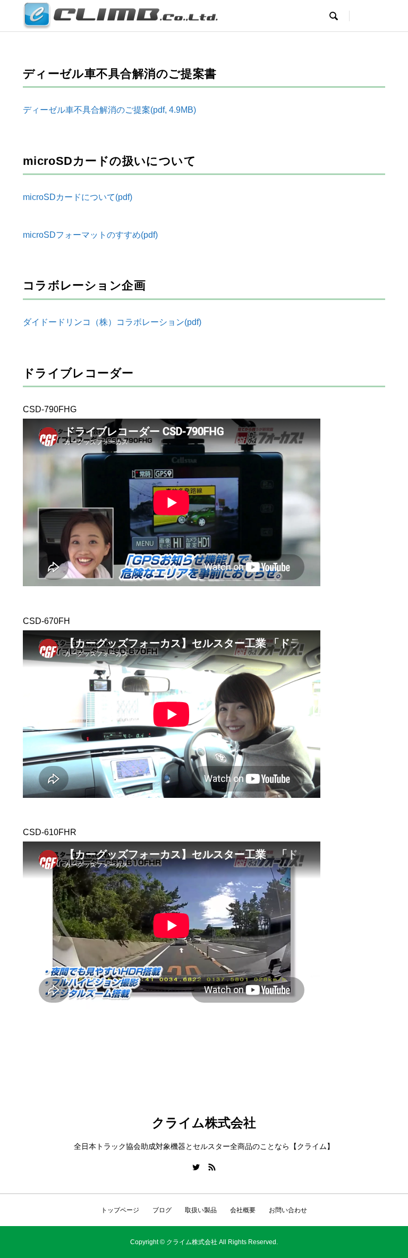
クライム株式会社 (204, 1122)
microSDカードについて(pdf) (77, 197)
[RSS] (212, 1167)
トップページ (120, 1210)
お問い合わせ (288, 1210)
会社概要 (243, 1210)
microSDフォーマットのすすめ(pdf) (90, 234)
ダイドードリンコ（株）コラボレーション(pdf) (112, 322)
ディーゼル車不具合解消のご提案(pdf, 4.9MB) (109, 109)
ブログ (162, 1210)
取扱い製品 (201, 1210)
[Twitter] (196, 1167)
